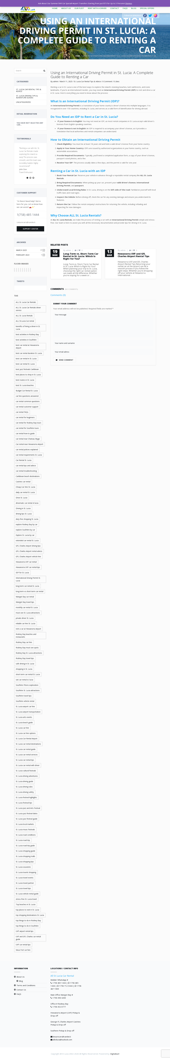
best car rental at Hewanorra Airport (27, 346)
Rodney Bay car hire (24, 642)
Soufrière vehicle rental (25, 701)
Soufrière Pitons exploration (27, 685)
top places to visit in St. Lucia (27, 910)
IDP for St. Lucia (22, 572)
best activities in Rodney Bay (27, 334)
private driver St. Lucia (24, 618)
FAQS (125, 8)
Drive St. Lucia (21, 497)
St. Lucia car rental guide (25, 749)
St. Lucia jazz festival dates (26, 813)
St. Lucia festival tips (24, 803)
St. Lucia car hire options (26, 733)
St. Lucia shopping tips (25, 861)
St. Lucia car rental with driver (27, 765)
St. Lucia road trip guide (25, 845)
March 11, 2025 (66, 81)
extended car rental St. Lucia (27, 540)
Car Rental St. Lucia (23, 460)
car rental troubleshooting (26, 471)
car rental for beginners (25, 417)
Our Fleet (79, 8)
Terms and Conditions (26, 985)
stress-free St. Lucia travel (26, 899)
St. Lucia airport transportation (28, 712)
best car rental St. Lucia (25, 364)
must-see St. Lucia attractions (28, 613)
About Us (66, 8)
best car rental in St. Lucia (26, 358)
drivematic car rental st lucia (27, 503)
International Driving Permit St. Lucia (28, 579)
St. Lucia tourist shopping (26, 872)
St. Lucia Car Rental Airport (26, 738)
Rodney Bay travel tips (25, 658)
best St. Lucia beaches (25, 385)
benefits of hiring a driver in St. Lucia (28, 327)
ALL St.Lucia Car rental (25, 321)
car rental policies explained (27, 449)
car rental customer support (27, 407)
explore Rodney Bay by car (26, 524)
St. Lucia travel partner (25, 883)
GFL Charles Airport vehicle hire (28, 556)
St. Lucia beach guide (24, 722)
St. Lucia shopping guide (25, 851)
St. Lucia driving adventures (27, 776)
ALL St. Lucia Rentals (24, 315)
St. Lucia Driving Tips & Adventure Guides (27, 97)
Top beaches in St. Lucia (25, 904)
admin (55, 81)
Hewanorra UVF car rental (26, 562)
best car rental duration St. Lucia (29, 353)
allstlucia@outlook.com (62, 1039)
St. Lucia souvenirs (23, 867)
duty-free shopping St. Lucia (27, 519)
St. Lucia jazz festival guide (26, 819)
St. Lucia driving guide (24, 781)
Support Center (30, 229)
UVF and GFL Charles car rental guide (28, 937)
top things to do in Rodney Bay (28, 920)
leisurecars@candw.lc (62, 1036)
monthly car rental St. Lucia (27, 607)
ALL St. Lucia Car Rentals (26, 302)
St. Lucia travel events (24, 877)
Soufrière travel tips (23, 696)
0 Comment (107, 81)
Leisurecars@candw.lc (26, 222)
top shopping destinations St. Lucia (30, 915)
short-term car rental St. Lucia (28, 674)
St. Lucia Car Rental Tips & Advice (28, 90)
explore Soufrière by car (25, 530)
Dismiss (128, 3)
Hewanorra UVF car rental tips (28, 567)
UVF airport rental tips (24, 931)
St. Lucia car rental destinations (28, 744)
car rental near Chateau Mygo (28, 439)
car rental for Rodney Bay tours (28, 423)
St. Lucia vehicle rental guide (27, 894)
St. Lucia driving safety (25, 792)
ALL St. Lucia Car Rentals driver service (28, 308)
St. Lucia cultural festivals (26, 770)
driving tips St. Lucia (24, 514)
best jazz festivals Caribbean (27, 369)
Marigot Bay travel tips (25, 602)
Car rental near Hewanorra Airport (29, 444)
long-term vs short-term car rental (29, 591)
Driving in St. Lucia (23, 508)
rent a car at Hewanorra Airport (28, 629)
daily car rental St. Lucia (25, 492)
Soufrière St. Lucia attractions (28, 690)
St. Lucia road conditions (26, 835)
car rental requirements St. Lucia (29, 455)
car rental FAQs (22, 412)
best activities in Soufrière (26, 340)
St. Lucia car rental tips (25, 760)
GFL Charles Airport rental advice (29, 551)
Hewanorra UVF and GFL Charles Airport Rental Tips (133, 255)
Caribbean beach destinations (28, 476)
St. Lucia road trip (23, 840)
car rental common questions (28, 401)
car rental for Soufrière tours (27, 428)
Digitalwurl (114, 1054)
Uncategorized (23, 102)
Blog (133, 8)
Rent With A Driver (97, 8)
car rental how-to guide (25, 433)
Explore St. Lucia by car (25, 535)
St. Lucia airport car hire (25, 706)
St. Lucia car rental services (27, 754)
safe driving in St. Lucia (25, 663)
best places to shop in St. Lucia (28, 374)
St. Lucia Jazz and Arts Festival (28, 808)
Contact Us (21, 989)
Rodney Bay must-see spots (27, 647)
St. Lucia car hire (22, 728)
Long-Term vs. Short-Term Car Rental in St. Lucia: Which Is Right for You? (80, 256)
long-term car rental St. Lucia (27, 586)
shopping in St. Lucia (24, 669)
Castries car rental (23, 481)
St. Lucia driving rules (24, 787)
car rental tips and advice (26, 465)
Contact (114, 8)
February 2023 (29, 255)
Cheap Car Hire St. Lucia (25, 487)
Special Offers (147, 8)
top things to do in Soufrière (27, 926)
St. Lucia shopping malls (25, 856)
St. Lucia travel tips (23, 888)
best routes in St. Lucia (25, 380)
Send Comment (65, 360)
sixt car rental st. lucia (24, 680)
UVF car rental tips (23, 944)
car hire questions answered (27, 396)
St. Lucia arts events (24, 717)
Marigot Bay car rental (25, 597)
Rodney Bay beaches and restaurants (26, 635)
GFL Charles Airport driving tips (28, 546)
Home (54, 8)
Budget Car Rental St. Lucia (27, 390)
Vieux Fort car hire (23, 950)
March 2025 (29, 250)
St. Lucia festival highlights (26, 797)
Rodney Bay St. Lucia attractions (29, 653)
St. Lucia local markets (25, 824)
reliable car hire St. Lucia (25, 623)
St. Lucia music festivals (25, 829)
